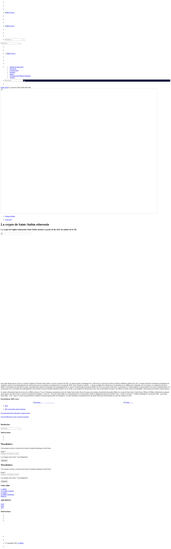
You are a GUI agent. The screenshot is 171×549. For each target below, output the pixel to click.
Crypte (9, 409)
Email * (3, 451)
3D (6, 409)
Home (3, 87)
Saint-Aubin (15, 409)
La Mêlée (4, 489)
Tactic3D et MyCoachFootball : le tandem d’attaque (15, 413)
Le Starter (4, 493)
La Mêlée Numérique (7, 494)
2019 (6, 87)
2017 (2, 507)
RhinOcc (3, 496)
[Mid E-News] (9, 12)
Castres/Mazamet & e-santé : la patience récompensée (15, 416)
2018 (2, 506)
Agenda (12, 77)
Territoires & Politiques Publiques (20, 76)
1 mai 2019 (8, 219)
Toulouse (23, 409)
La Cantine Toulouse (7, 491)
